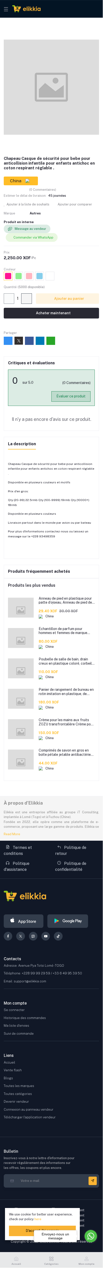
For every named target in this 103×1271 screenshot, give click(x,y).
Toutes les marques (19, 1086)
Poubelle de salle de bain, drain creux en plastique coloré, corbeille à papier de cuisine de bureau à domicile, (67, 661)
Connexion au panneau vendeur (28, 1109)
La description (22, 444)
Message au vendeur (30, 229)
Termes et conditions (18, 850)
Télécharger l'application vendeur (30, 1117)
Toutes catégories (18, 1094)
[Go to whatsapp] (91, 1236)
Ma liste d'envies (16, 1025)
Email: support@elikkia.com (25, 981)
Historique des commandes (25, 1018)
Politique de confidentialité (70, 866)
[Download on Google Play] (67, 921)
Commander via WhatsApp (33, 237)
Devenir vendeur (16, 1101)
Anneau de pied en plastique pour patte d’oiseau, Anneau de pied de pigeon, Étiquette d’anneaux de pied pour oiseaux (65, 600)
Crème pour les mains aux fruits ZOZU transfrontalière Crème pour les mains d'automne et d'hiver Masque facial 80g (66, 722)
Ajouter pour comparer (74, 204)
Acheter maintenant (53, 313)
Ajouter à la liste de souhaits (27, 204)
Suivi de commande (19, 1033)
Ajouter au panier (68, 299)
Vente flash (13, 1070)
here (37, 1219)
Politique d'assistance (16, 866)
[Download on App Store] (23, 921)
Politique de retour (70, 850)
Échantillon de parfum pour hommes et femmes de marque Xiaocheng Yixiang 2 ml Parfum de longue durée (66, 631)
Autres (35, 213)
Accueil (9, 1062)
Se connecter (14, 1010)
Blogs (8, 1078)
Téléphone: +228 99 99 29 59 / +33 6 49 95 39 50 (43, 973)
